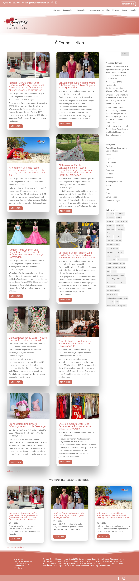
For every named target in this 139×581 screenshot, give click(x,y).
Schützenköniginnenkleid (114, 298)
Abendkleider (120, 214)
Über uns (115, 10)
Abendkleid (110, 214)
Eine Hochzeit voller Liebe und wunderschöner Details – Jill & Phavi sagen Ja (75, 343)
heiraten (109, 256)
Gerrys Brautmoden (113, 244)
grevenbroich (111, 252)
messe (114, 271)
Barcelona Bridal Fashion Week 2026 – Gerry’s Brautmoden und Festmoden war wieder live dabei (77, 255)
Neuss (35, 96)
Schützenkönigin (112, 294)
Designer (27, 263)
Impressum (18, 559)
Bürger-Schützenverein (114, 233)
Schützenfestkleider (113, 290)
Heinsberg (120, 252)
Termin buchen (128, 4)
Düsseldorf (118, 237)
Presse (109, 193)
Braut (117, 221)
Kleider (122, 264)
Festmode (28, 96)
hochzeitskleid (111, 260)
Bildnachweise (20, 566)
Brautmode (119, 225)
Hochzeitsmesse (123, 260)
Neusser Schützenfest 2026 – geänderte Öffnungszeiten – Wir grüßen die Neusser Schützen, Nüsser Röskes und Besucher (27, 86)
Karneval (79, 270)
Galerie (124, 10)
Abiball (74, 267)
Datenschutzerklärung (23, 561)
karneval (115, 264)
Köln (108, 271)
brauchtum (110, 221)
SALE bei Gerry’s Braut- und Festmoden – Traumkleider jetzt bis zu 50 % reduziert (76, 426)
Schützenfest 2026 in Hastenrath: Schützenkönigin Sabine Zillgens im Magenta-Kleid (77, 85)
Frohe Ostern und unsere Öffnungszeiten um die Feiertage (27, 425)
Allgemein (19, 96)
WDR (117, 302)
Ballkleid (119, 218)
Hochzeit (12, 353)
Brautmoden (110, 229)
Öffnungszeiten (121, 306)
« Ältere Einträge (13, 471)
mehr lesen (16, 126)
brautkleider (110, 225)
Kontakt (133, 10)
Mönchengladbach (112, 275)
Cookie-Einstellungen (22, 563)
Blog (108, 10)
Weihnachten (111, 306)
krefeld (109, 267)
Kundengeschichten (17, 266)
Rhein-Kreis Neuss (112, 283)
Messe (86, 270)
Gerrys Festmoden (112, 248)
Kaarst (109, 264)
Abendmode (110, 218)
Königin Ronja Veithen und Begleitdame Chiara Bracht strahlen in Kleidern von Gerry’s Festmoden (26, 253)
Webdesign (18, 568)
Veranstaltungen (27, 99)
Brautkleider (29, 181)
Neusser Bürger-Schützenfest (116, 279)
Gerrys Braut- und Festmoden (24, 93)
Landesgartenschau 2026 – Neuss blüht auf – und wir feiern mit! (28, 339)
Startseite (57, 10)
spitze (126, 298)
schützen (122, 283)
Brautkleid (124, 221)
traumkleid (110, 302)
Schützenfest (14, 99)
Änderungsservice (97, 10)
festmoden (118, 241)
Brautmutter (120, 229)
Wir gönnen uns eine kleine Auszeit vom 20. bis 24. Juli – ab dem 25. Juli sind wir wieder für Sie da (28, 171)
